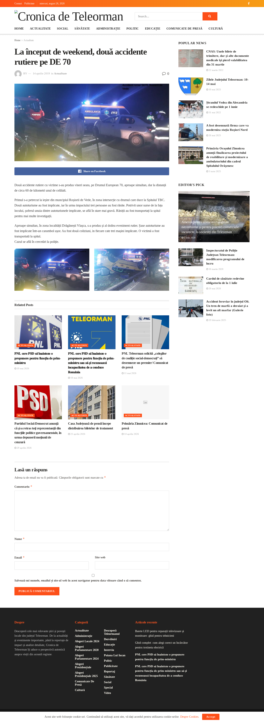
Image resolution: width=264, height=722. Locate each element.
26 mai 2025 (214, 135)
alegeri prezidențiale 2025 (86, 674)
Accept (210, 716)
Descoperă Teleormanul (112, 632)
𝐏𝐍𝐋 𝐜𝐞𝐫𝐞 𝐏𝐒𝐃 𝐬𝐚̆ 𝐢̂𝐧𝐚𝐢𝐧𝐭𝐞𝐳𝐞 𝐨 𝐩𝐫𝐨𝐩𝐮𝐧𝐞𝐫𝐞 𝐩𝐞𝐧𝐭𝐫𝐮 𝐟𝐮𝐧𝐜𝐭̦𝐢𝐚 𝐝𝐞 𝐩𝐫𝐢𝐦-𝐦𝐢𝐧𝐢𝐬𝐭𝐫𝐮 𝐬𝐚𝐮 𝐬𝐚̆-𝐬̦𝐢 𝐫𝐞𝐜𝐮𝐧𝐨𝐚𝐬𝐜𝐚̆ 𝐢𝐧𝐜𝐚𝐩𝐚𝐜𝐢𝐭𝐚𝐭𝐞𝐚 (91, 363)
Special (108, 687)
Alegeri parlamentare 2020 (87, 648)
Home (19, 28)
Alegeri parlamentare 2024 (87, 657)
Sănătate (82, 28)
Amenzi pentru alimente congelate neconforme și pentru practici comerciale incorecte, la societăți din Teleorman (210, 227)
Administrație (108, 28)
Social (62, 28)
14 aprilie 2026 (131, 434)
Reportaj (109, 671)
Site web (100, 557)
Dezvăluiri (110, 639)
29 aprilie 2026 (24, 448)
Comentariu (23, 486)
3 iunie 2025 (214, 171)
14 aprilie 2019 (41, 73)
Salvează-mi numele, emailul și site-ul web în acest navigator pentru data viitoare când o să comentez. (78, 580)
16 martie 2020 (215, 269)
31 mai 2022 (214, 112)
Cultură (216, 28)
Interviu (109, 650)
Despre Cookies (189, 716)
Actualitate (40, 28)
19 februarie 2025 (217, 320)
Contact (18, 3)
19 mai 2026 (22, 368)
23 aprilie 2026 (77, 434)
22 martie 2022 (215, 70)
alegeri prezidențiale (83, 665)
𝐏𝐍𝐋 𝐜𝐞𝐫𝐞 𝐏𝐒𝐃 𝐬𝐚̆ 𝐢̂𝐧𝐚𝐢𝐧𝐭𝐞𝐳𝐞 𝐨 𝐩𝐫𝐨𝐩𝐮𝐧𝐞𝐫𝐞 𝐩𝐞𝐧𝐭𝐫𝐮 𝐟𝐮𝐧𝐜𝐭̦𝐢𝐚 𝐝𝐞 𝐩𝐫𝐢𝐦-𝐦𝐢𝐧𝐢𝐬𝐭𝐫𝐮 (37, 358)
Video (107, 693)
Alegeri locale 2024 (87, 641)
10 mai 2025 (214, 89)
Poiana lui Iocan (114, 655)
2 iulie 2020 (189, 237)
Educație (152, 28)
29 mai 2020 (214, 288)
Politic (132, 28)
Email (19, 557)
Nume (19, 539)
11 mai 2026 (130, 373)
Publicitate (29, 3)
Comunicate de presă (184, 28)
